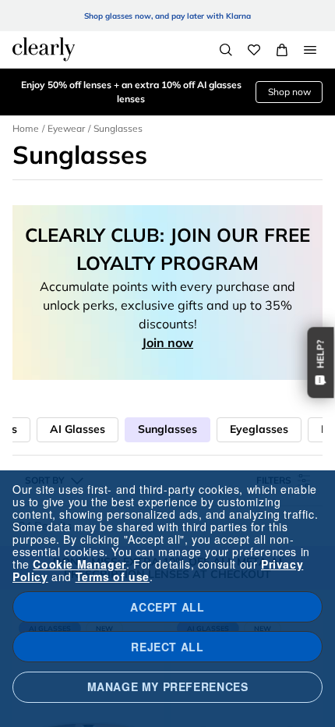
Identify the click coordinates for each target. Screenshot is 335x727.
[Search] (225, 49)
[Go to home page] (43, 49)
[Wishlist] (254, 49)
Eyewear (66, 128)
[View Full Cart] (282, 49)
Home (25, 128)
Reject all (167, 646)
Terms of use (113, 576)
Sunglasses (167, 429)
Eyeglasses (259, 429)
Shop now (289, 92)
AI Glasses (77, 429)
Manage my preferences (168, 686)
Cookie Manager (79, 564)
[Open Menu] (310, 49)
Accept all (167, 607)
